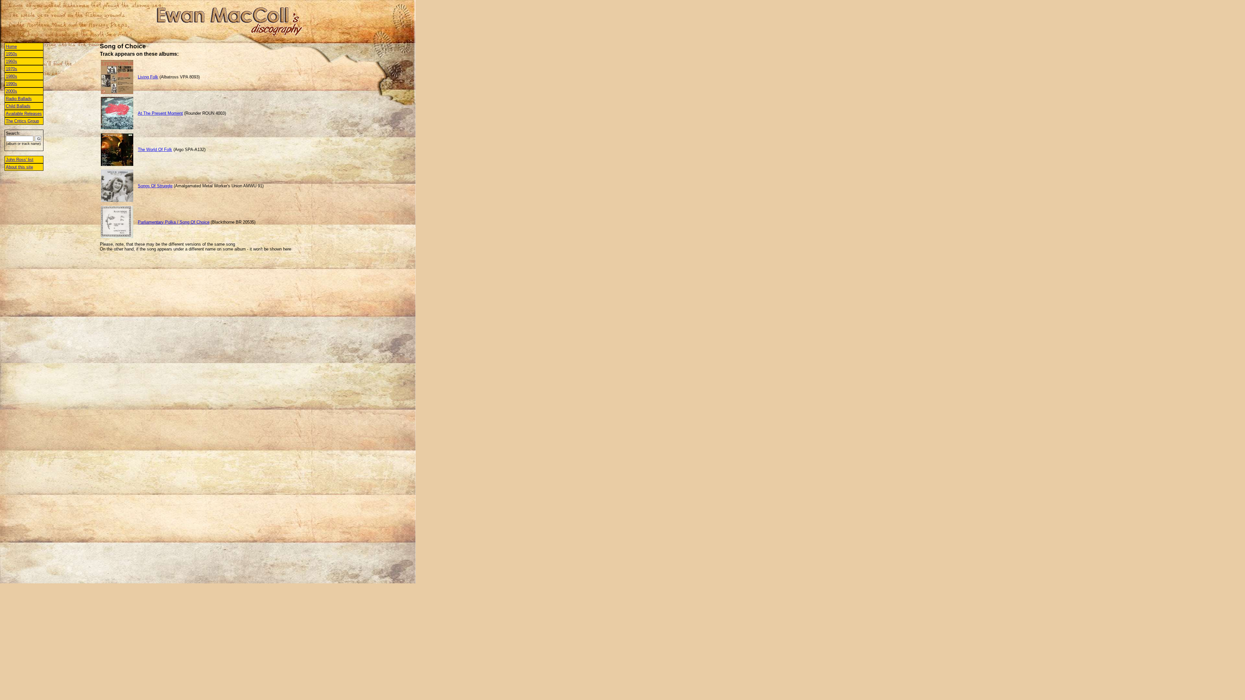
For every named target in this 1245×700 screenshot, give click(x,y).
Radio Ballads (19, 98)
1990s (11, 83)
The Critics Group (22, 121)
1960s (11, 61)
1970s (11, 68)
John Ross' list (19, 159)
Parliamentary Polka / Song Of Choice (173, 222)
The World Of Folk (155, 149)
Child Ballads (18, 106)
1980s (11, 76)
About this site (19, 167)
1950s (11, 54)
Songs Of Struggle (155, 185)
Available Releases (24, 113)
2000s (11, 91)
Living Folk (148, 77)
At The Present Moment (160, 113)
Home (11, 46)
